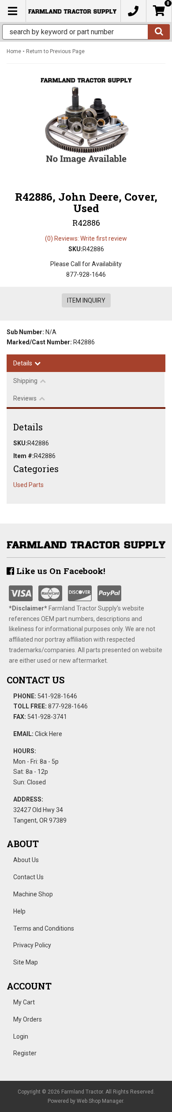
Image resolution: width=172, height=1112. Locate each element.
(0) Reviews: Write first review (86, 238)
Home (14, 51)
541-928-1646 (57, 696)
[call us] (133, 11)
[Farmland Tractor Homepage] (72, 11)
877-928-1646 (68, 706)
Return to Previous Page (55, 51)
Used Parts (28, 484)
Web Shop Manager (100, 1101)
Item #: (23, 455)
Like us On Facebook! (59, 570)
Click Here (48, 733)
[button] (86, 32)
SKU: (75, 249)
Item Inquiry (86, 300)
